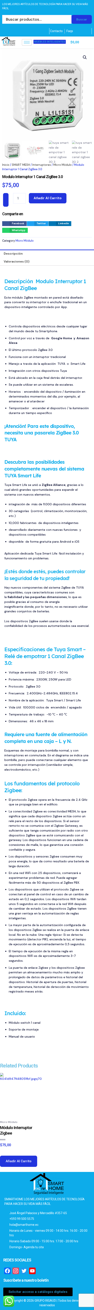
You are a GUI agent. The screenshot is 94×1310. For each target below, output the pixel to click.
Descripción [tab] (13, 253)
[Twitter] (8, 31)
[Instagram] (13, 31)
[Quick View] (7, 1151)
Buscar (81, 19)
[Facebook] (2, 31)
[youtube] (19, 31)
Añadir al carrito (48, 198)
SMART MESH (21, 165)
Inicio (5, 165)
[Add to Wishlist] (6, 200)
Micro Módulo (62, 165)
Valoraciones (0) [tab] (17, 261)
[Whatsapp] (25, 31)
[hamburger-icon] (27, 42)
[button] (85, 57)
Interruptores (41, 165)
